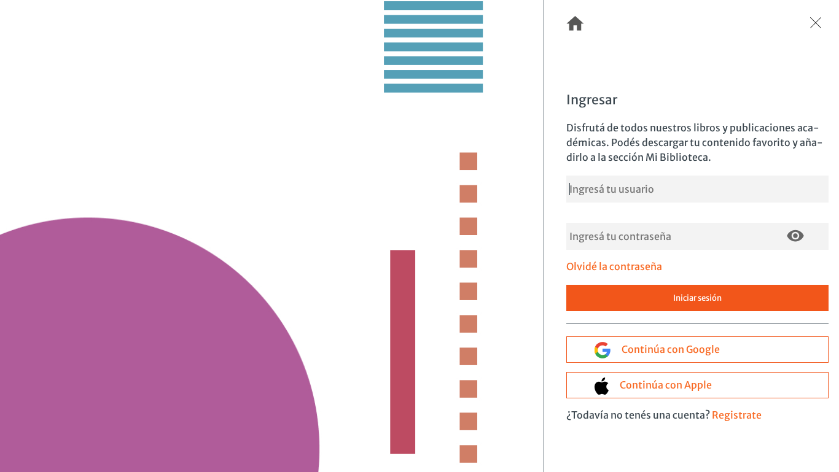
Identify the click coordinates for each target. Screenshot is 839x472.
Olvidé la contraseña (614, 266)
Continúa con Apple (665, 385)
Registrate (737, 415)
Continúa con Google (670, 349)
